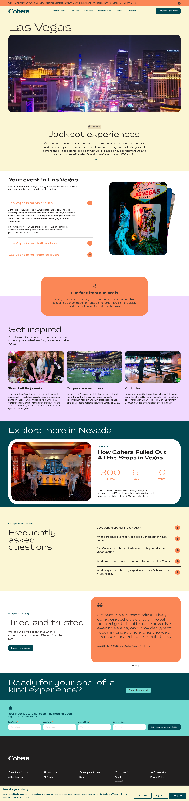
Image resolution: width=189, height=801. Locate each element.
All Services (49, 777)
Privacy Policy (157, 777)
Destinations (59, 11)
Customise (143, 796)
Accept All (177, 796)
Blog (81, 777)
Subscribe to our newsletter (164, 727)
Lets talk (94, 159)
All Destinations (16, 777)
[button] (133, 666)
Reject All (160, 796)
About (119, 11)
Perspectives (104, 11)
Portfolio (88, 11)
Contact (132, 11)
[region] (94, 793)
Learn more (130, 3)
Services (75, 11)
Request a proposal (168, 11)
